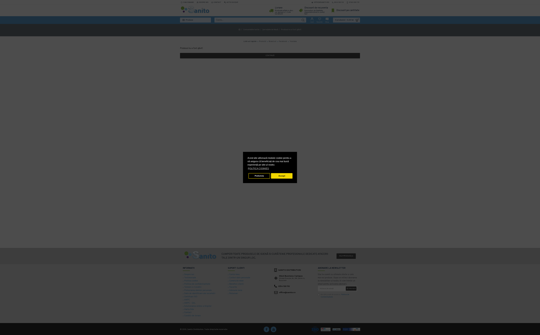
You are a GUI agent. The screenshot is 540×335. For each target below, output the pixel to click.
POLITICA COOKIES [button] (258, 168)
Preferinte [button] (259, 176)
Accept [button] (281, 176)
